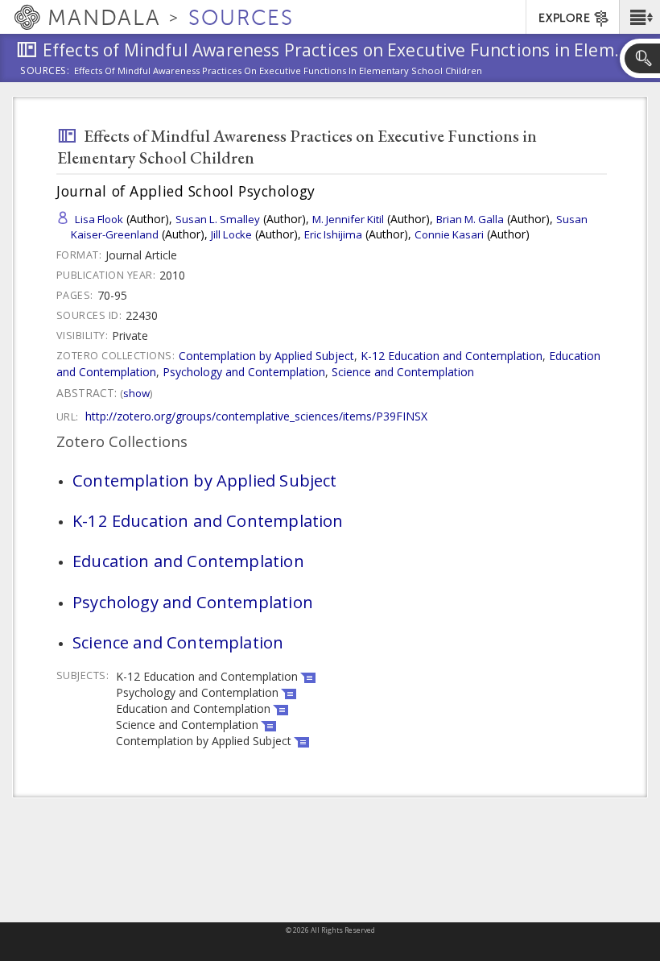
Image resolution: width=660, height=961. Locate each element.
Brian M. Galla (470, 219)
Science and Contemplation (403, 371)
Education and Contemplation (188, 560)
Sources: (45, 71)
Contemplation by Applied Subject (266, 355)
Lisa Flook (99, 219)
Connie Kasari (449, 234)
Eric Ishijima (333, 234)
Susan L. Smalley (217, 219)
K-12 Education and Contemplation (451, 355)
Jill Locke (231, 234)
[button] (639, 17)
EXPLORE (564, 18)
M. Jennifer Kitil (348, 219)
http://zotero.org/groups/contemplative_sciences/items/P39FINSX (256, 416)
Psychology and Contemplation (244, 371)
